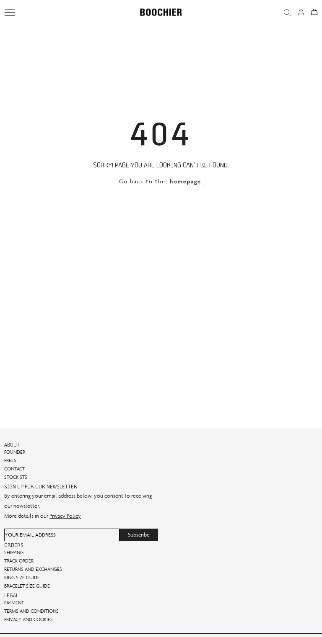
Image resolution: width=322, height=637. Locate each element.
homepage (185, 181)
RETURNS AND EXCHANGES (33, 569)
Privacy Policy (65, 515)
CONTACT (14, 469)
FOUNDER (14, 452)
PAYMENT (14, 603)
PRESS (10, 460)
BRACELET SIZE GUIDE (27, 586)
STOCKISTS (15, 477)
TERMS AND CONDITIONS (31, 611)
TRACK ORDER (19, 561)
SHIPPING (13, 552)
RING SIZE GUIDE (22, 577)
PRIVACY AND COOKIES (28, 619)
